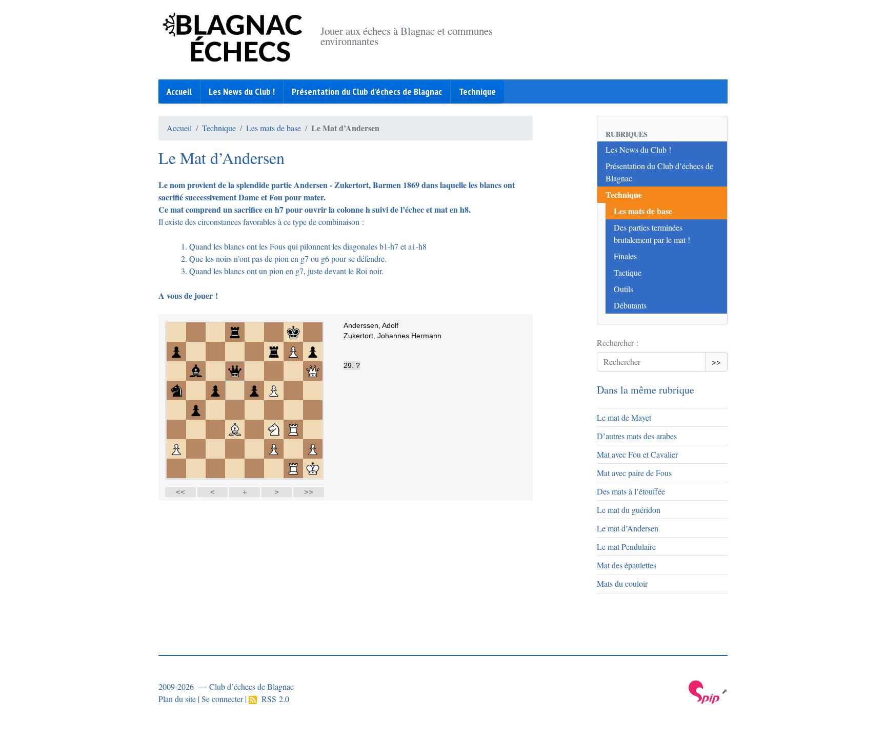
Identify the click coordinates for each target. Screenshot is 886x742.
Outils (623, 288)
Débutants (630, 305)
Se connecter (222, 698)
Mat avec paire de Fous (634, 472)
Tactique (627, 272)
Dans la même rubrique (645, 390)
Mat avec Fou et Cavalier (637, 454)
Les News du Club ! (242, 91)
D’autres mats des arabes (637, 435)
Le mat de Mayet (624, 417)
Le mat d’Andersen (627, 528)
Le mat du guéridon (628, 509)
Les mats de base (273, 127)
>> (716, 361)
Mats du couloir (622, 583)
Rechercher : (617, 342)
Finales (625, 256)
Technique (477, 91)
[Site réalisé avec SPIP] (708, 691)
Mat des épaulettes (626, 565)
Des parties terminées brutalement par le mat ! (652, 233)
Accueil (179, 91)
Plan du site (177, 698)
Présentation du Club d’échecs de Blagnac (367, 91)
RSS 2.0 (273, 698)
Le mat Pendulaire (626, 546)
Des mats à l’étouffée (631, 491)
